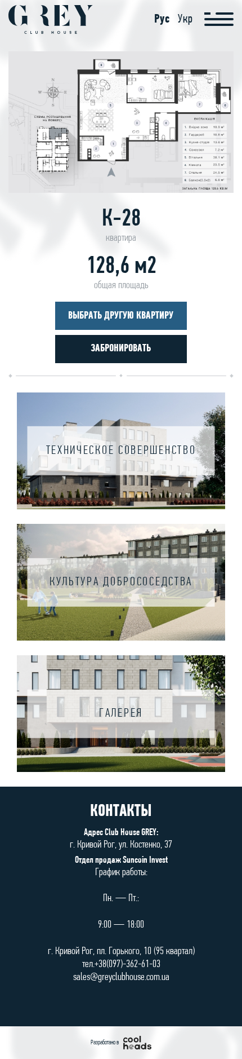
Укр (185, 19)
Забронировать (121, 348)
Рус (162, 19)
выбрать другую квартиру (120, 316)
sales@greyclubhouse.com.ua (121, 977)
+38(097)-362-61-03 (127, 964)
